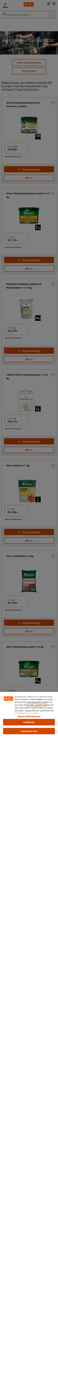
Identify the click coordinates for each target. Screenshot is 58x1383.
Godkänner (29, 722)
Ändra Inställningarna (29, 716)
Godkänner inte (29, 731)
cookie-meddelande (36, 705)
